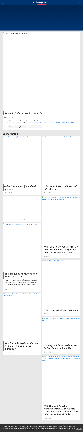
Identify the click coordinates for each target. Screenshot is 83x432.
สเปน (10, 127)
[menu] (3, 2)
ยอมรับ (79, 428)
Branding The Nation (20, 127)
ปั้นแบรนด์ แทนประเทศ (35, 127)
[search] (80, 2)
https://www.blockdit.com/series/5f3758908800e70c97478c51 (55, 123)
